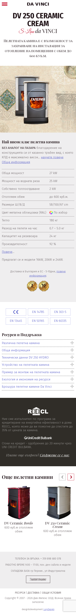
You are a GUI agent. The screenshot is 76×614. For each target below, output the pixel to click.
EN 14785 (38, 312)
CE (16, 312)
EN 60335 (60, 321)
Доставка (33, 592)
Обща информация (16, 162)
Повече (7, 252)
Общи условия (51, 592)
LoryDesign (49, 609)
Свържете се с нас (54, 455)
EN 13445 (16, 321)
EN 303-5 (60, 312)
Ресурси (20, 592)
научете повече (52, 157)
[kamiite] (38, 4)
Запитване (38, 579)
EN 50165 (38, 321)
